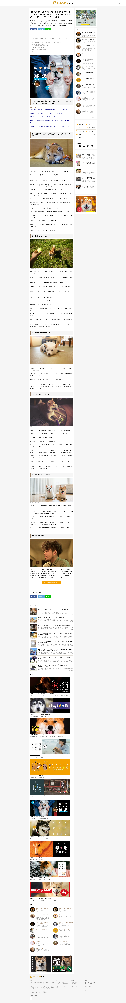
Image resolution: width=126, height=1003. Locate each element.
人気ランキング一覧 (91, 192)
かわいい (81, 124)
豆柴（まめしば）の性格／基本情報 (48, 983)
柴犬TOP (31, 6)
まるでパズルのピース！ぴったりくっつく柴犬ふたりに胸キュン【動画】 (89, 170)
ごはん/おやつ (92, 131)
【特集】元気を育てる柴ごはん (36, 992)
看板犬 (80, 137)
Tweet (41, 29)
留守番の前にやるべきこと (38, 44)
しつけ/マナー (43, 6)
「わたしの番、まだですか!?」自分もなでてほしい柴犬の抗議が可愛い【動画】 (89, 163)
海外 (90, 124)
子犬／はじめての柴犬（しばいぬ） (36, 985)
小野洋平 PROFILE (36, 51)
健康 (80, 134)
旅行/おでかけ (82, 131)
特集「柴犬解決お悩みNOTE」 (51, 582)
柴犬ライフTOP (88, 986)
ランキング (45, 993)
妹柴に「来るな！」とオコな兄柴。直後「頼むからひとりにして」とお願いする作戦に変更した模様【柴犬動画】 (89, 185)
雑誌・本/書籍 (92, 127)
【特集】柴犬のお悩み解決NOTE (47, 991)
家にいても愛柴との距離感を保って (40, 45)
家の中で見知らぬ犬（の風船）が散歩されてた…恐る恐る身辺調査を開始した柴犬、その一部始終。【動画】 (89, 155)
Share (34, 29)
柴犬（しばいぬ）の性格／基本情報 (36, 983)
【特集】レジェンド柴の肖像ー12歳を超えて (36, 988)
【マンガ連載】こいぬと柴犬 (48, 986)
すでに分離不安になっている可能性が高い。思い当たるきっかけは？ (47, 42)
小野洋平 (37, 6)
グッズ (80, 127)
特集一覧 (70, 955)
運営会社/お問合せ (75, 986)
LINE (49, 29)
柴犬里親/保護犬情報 (34, 993)
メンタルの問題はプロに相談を (39, 49)
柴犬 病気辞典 (45, 992)
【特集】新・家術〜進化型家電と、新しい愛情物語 (48, 988)
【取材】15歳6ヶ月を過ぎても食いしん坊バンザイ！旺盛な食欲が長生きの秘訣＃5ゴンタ (89, 178)
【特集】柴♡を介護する (35, 990)
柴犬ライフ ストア (46, 984)
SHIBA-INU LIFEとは (34, 995)
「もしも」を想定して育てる (38, 47)
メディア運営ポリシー (75, 983)
